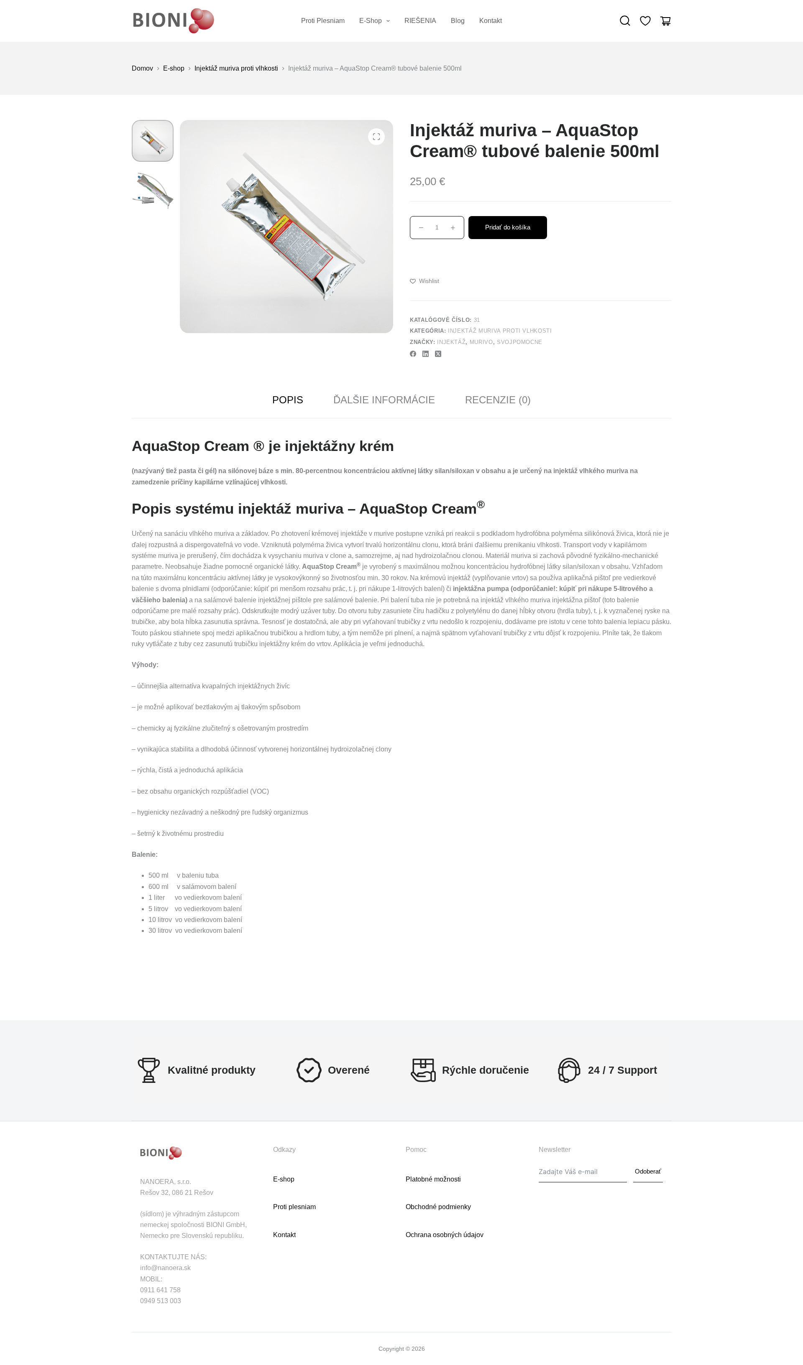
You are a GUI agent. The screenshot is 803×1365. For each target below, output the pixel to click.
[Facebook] (413, 354)
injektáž (451, 342)
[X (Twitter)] (438, 354)
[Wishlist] (645, 21)
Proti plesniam (323, 20)
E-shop (370, 20)
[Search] (625, 21)
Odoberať (648, 1171)
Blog (458, 20)
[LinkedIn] (425, 354)
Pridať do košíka (507, 227)
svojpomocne (519, 342)
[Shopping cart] (665, 21)
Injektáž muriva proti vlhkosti (500, 331)
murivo (481, 342)
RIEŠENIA (420, 20)
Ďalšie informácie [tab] (384, 399)
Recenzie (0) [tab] (498, 399)
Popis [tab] (287, 399)
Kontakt (490, 20)
